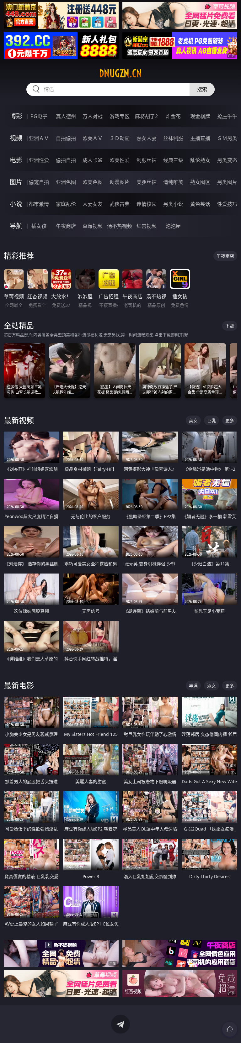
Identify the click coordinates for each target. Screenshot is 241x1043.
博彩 (16, 116)
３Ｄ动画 (120, 138)
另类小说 (173, 204)
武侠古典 (120, 204)
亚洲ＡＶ (39, 138)
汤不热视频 (119, 226)
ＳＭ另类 (227, 138)
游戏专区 (120, 116)
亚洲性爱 (39, 160)
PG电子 (38, 116)
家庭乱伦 (66, 204)
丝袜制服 (173, 138)
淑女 (211, 686)
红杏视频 (147, 226)
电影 (16, 160)
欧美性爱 (120, 160)
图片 (16, 182)
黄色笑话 (200, 204)
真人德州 (66, 116)
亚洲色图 (66, 182)
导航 (16, 226)
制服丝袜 (147, 160)
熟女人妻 (147, 138)
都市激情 (39, 204)
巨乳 (211, 420)
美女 (193, 420)
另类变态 (227, 160)
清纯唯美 (173, 182)
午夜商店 (66, 226)
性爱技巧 (227, 204)
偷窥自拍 (39, 182)
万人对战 (93, 116)
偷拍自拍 (66, 160)
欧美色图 (93, 182)
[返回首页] (229, 1029)
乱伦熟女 (200, 160)
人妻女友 (93, 204)
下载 (229, 326)
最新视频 (19, 420)
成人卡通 (93, 160)
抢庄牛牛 (227, 116)
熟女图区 (200, 182)
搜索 (202, 89)
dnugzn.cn (120, 73)
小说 (16, 204)
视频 (16, 138)
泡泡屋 (173, 226)
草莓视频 (93, 226)
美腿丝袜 (147, 182)
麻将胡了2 (146, 116)
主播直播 (200, 138)
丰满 (193, 686)
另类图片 (227, 182)
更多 (229, 420)
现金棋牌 (200, 116)
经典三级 (173, 160)
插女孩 (38, 226)
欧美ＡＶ (93, 138)
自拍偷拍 (66, 138)
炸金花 (173, 116)
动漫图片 (120, 182)
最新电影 (19, 685)
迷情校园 (147, 204)
